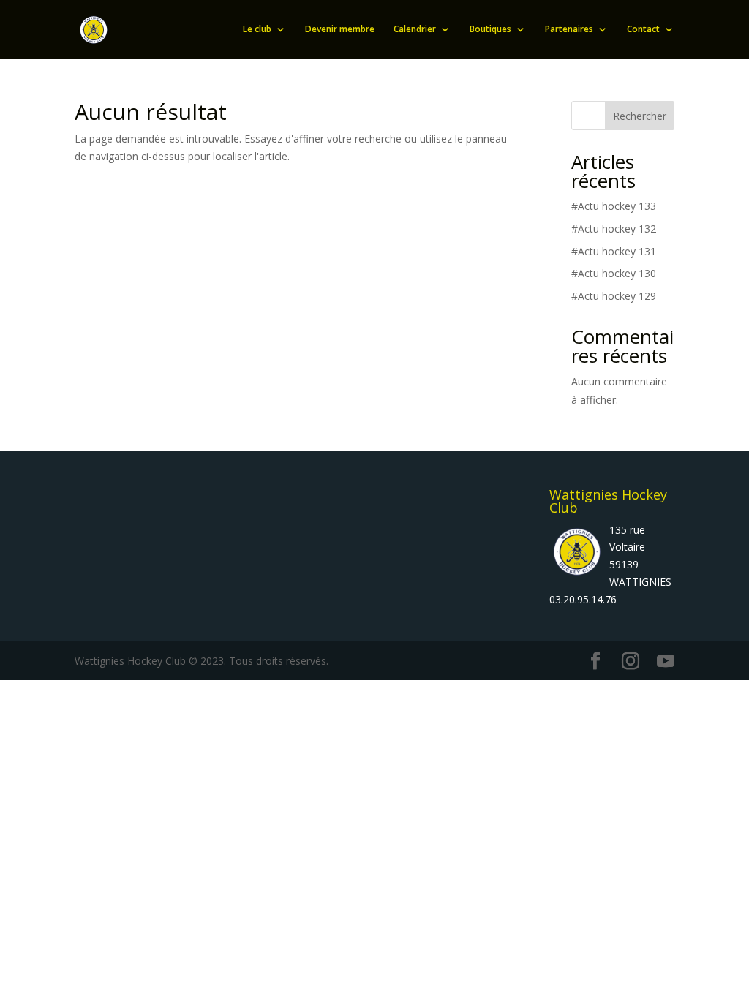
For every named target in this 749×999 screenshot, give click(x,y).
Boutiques (490, 29)
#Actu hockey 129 (613, 296)
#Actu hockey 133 (613, 206)
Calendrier (415, 29)
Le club (257, 29)
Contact (643, 29)
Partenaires (569, 29)
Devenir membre (339, 29)
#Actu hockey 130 (613, 273)
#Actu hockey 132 (613, 228)
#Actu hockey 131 (613, 251)
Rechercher (639, 116)
